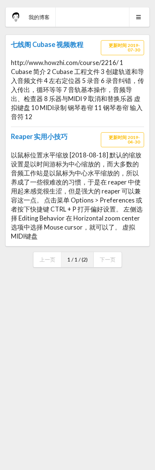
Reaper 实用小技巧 (39, 136)
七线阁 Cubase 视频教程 (47, 44)
